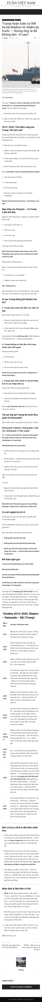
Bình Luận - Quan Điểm (14, 17)
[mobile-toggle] (3, 12)
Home (4, 17)
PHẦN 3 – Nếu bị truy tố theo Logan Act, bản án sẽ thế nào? (31, 947)
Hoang (5, 38)
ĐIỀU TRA (18, 20)
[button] (39, 12)
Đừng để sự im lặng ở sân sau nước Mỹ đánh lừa (10, 946)
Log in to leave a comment (21, 987)
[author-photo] (21, 967)
